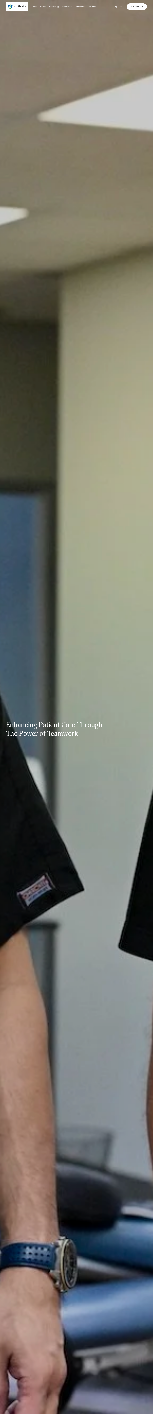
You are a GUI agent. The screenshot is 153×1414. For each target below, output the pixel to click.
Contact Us (92, 6)
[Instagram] (116, 7)
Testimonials (80, 6)
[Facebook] (121, 7)
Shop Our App (54, 6)
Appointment (136, 7)
